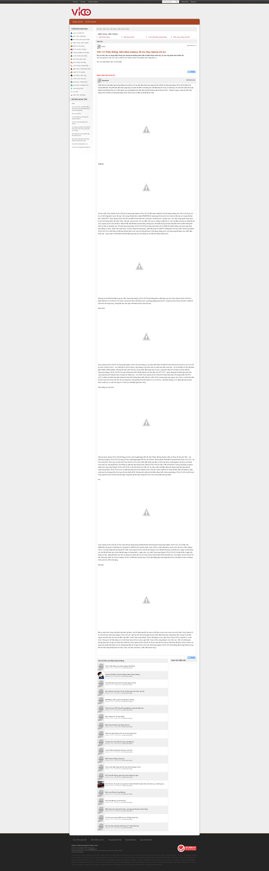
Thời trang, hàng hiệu (80, 65)
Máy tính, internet (79, 36)
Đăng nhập (185, 2)
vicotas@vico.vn (92, 849)
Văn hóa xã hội (78, 88)
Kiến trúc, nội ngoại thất (82, 69)
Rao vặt (75, 2)
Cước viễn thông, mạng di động (158, 37)
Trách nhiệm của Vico (97, 840)
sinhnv (103, 46)
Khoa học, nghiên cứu (80, 85)
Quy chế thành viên (146, 840)
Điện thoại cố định (129, 37)
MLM (73, 103)
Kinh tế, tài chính (79, 72)
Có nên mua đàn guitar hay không (79, 123)
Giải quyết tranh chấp (114, 840)
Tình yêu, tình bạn (79, 95)
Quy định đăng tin (130, 840)
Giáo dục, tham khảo (80, 82)
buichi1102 (105, 80)
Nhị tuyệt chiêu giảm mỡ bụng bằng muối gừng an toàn (80, 139)
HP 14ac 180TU (76, 113)
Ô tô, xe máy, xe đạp (79, 49)
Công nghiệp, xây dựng (81, 52)
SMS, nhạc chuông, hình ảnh (181, 37)
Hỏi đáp (82, 2)
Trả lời (192, 72)
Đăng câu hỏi (78, 22)
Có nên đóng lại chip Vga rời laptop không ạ (80, 117)
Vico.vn (81, 852)
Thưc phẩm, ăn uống (80, 56)
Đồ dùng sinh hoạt (79, 59)
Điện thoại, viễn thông (81, 43)
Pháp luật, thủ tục (79, 79)
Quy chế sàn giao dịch (80, 840)
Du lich (75, 92)
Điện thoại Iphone (125, 859)
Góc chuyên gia (78, 33)
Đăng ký (193, 2)
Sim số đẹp (133, 859)
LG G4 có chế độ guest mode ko (81, 147)
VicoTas (82, 11)
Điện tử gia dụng (79, 46)
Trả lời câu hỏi (90, 22)
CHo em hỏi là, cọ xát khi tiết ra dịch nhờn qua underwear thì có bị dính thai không (81, 108)
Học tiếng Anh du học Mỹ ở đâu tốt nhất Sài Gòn (81, 134)
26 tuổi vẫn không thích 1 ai (80, 144)
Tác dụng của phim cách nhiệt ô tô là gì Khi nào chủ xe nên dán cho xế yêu (81, 128)
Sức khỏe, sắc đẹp (79, 62)
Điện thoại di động (104, 37)
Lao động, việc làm (79, 75)
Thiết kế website (93, 2)
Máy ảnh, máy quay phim (81, 39)
